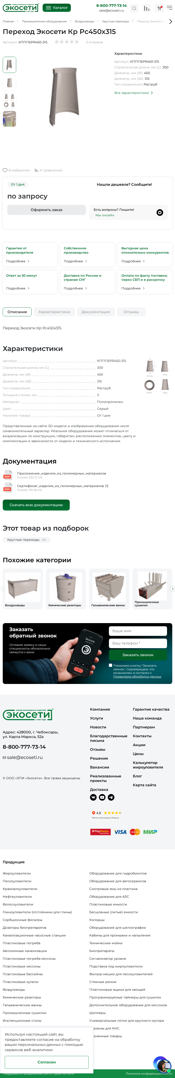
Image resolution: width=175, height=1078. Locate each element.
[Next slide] (172, 589)
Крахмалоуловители (20, 889)
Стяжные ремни (102, 982)
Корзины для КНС (104, 1028)
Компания (100, 709)
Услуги (96, 718)
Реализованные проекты (105, 778)
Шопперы (97, 1013)
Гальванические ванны (22, 1005)
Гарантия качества (151, 709)
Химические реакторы (22, 997)
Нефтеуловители (17, 897)
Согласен (47, 1062)
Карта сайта (144, 785)
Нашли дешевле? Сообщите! (124, 184)
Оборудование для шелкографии (117, 928)
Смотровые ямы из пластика (113, 889)
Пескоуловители (17, 881)
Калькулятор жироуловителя (148, 765)
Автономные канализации (25, 951)
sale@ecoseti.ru (111, 10)
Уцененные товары (105, 1036)
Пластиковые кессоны (22, 966)
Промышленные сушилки (24, 1013)
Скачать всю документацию (36, 505)
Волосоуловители (18, 904)
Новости (98, 727)
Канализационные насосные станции (34, 935)
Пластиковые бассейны (23, 974)
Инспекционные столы (22, 1021)
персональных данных (39, 1044)
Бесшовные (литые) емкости (113, 912)
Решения (99, 758)
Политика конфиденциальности (149, 1073)
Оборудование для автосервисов (117, 881)
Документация (96, 312)
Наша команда (147, 718)
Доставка (99, 789)
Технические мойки (106, 943)
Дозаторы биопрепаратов (24, 928)
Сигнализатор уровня (107, 959)
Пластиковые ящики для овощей (117, 990)
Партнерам (144, 727)
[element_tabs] (17, 311)
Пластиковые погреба (21, 943)
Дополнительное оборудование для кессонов (128, 1005)
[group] (23, 589)
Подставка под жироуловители (116, 966)
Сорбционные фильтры (22, 920)
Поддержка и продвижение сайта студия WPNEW (38, 1073)
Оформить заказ (46, 210)
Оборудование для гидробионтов (118, 873)
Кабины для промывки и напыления (119, 935)
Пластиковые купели (21, 982)
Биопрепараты (101, 951)
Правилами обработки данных (137, 676)
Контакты (142, 736)
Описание (17, 312)
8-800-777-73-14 (111, 5)
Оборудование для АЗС (109, 897)
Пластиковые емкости (108, 904)
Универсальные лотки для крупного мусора (126, 1021)
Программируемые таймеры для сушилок (125, 997)
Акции (139, 745)
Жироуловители (17, 873)
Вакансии (99, 767)
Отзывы (131, 312)
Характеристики (54, 312)
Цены (138, 754)
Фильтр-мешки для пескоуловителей (121, 974)
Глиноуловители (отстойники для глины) (37, 912)
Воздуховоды (14, 990)
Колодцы (97, 920)
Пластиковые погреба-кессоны (29, 959)
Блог (137, 776)
